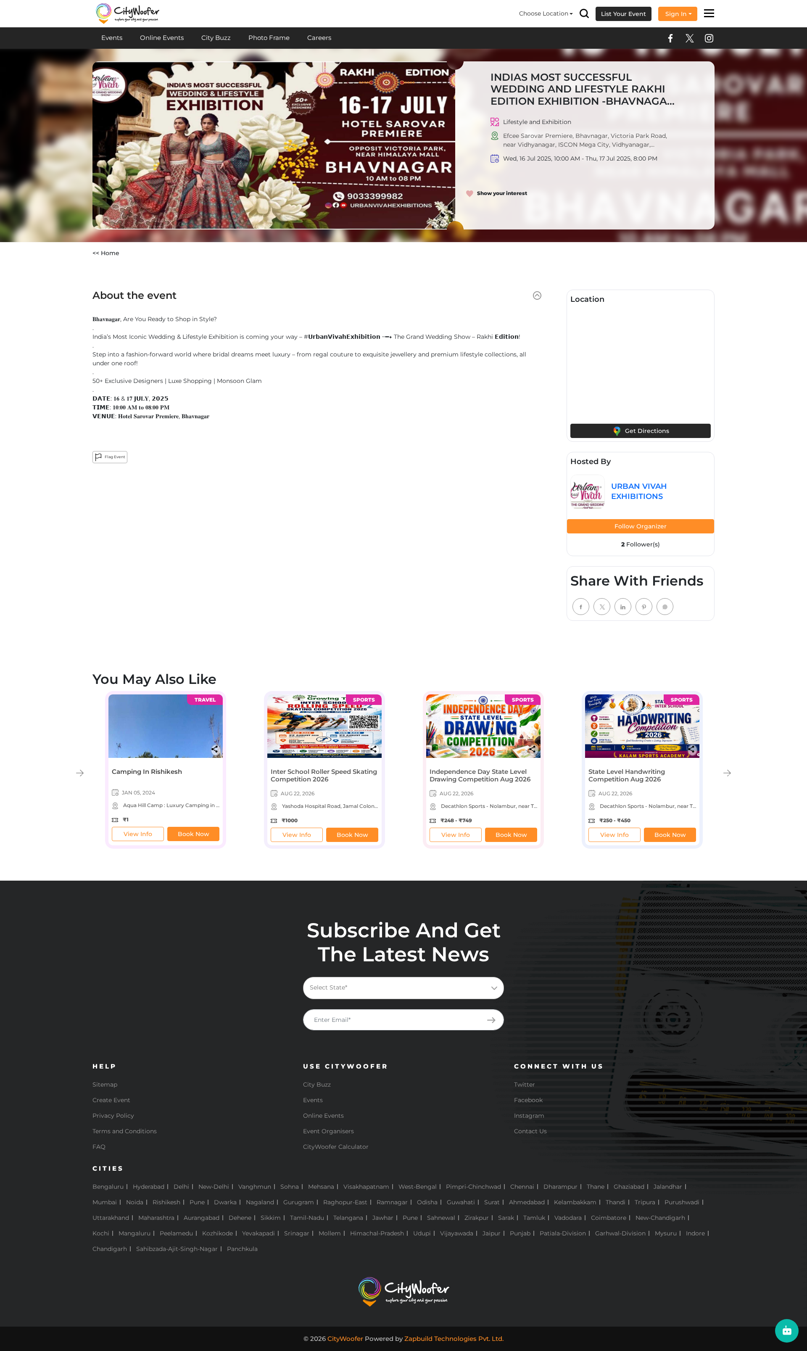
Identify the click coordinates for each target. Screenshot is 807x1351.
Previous (80, 773)
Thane (595, 1186)
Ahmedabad (527, 1202)
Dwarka (225, 1202)
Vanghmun (254, 1186)
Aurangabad (201, 1218)
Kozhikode (217, 1233)
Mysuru (666, 1233)
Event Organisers (328, 1131)
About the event (134, 295)
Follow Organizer (640, 526)
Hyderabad (148, 1186)
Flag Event (114, 456)
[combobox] (403, 988)
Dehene (240, 1218)
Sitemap (104, 1084)
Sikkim (271, 1218)
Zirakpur (476, 1218)
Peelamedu (176, 1233)
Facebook (528, 1100)
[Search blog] (584, 13)
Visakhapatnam (366, 1186)
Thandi (615, 1202)
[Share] (215, 749)
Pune (197, 1202)
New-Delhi (213, 1186)
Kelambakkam (575, 1202)
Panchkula (242, 1249)
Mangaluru (134, 1233)
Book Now (193, 834)
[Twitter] (601, 606)
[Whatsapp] (665, 606)
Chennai (522, 1186)
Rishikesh (166, 1202)
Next (727, 773)
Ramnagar (392, 1202)
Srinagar (296, 1233)
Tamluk (534, 1218)
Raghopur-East (345, 1202)
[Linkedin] (622, 606)
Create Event (111, 1100)
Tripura (645, 1202)
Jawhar (382, 1218)
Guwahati (461, 1202)
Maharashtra (156, 1218)
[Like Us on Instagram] (709, 38)
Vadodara (568, 1218)
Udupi (422, 1233)
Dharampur (560, 1186)
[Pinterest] (644, 606)
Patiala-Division (563, 1233)
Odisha (427, 1202)
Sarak (506, 1218)
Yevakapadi (258, 1233)
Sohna (289, 1186)
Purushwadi (682, 1202)
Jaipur (492, 1233)
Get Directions (646, 431)
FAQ (98, 1146)
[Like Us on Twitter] (690, 38)
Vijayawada (456, 1233)
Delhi (181, 1186)
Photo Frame (269, 38)
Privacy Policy (113, 1115)
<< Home (105, 253)
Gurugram (298, 1202)
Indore (695, 1233)
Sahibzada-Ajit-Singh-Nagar (177, 1249)
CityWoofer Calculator (336, 1146)
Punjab (520, 1233)
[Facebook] (580, 606)
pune (410, 1218)
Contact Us (530, 1131)
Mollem (330, 1233)
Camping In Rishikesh (147, 772)
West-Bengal (417, 1186)
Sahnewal (441, 1218)
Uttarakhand (110, 1218)
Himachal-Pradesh (377, 1233)
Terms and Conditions (124, 1131)
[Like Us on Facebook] (670, 38)
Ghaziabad (629, 1186)
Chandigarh (109, 1249)
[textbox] (410, 987)
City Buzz (216, 38)
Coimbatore (608, 1218)
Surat (492, 1202)
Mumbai (104, 1202)
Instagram (529, 1115)
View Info (138, 834)
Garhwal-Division (620, 1233)
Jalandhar (668, 1186)
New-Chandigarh (660, 1218)
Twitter (524, 1084)
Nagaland (260, 1202)
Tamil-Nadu (307, 1218)
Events (111, 38)
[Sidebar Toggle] (709, 13)
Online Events (162, 38)
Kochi (100, 1233)
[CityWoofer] (128, 13)
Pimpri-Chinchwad (473, 1186)
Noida (134, 1202)
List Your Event (623, 14)
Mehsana (321, 1186)
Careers (319, 38)
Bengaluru (108, 1186)
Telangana (348, 1218)
